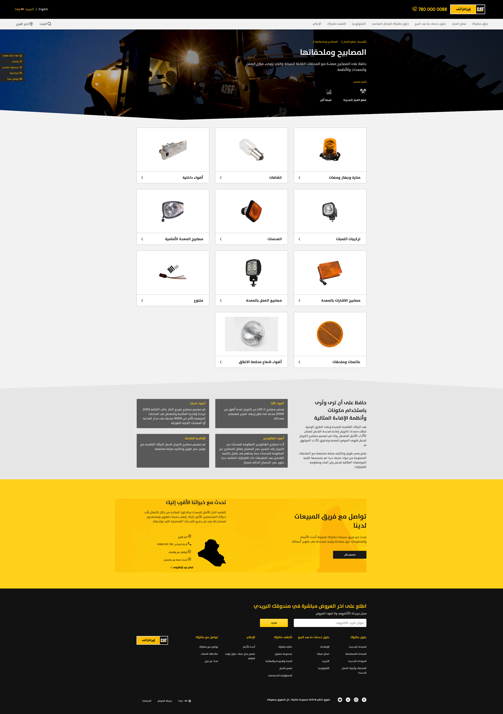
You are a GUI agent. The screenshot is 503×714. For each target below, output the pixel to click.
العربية (29, 9)
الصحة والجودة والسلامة (278, 661)
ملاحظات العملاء (209, 653)
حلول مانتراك (480, 24)
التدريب (325, 661)
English (43, 9)
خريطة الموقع (165, 700)
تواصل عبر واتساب (177, 552)
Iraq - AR (183, 700)
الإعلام (317, 24)
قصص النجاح (285, 668)
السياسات (146, 700)
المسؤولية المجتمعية (280, 675)
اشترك (274, 623)
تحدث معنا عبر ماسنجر (175, 559)
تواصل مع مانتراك (208, 646)
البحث (44, 24)
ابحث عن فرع (211, 661)
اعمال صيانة (323, 653)
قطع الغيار (459, 24)
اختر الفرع (23, 24)
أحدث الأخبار (249, 646)
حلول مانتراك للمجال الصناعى (390, 24)
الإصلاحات (324, 646)
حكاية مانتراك (285, 646)
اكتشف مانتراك (336, 24)
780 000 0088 (432, 9)
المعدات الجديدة (357, 646)
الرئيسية (361, 41)
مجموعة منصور (283, 653)
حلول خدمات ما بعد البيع (430, 24)
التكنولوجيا (359, 24)
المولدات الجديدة (357, 661)
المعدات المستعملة (355, 653)
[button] (19, 9)
